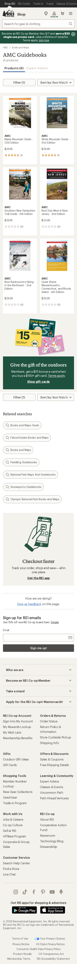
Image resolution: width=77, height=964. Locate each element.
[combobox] (38, 23)
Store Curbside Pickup (55, 737)
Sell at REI (9, 830)
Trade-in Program (14, 803)
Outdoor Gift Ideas (16, 759)
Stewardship (48, 846)
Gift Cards (10, 765)
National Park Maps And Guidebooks (33, 474)
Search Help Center (16, 863)
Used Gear (10, 797)
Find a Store (11, 868)
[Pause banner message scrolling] (73, 34)
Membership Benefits (18, 738)
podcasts (61, 892)
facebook (34, 892)
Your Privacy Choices (52, 938)
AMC (5, 47)
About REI (47, 819)
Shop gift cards (38, 381)
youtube (52, 892)
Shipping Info (49, 743)
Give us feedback (29, 604)
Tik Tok (25, 892)
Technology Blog (51, 841)
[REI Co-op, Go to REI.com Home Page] (8, 13)
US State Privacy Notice (50, 944)
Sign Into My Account (18, 721)
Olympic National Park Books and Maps (34, 499)
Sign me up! (38, 648)
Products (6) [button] (14, 68)
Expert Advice (37, 68)
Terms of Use (20, 938)
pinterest (43, 892)
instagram (16, 892)
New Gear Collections (18, 792)
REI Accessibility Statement (53, 958)
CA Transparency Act (51, 953)
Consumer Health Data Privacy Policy (38, 948)
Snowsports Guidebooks (25, 486)
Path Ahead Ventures (54, 798)
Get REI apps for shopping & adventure (38, 902)
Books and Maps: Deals (24, 425)
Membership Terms (18, 958)
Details (55, 622)
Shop (21, 14)
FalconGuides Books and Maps (29, 437)
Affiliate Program (14, 836)
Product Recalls (22, 953)
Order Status (49, 721)
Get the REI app (38, 578)
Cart (62, 13)
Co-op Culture (13, 825)
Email (6, 630)
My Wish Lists (12, 732)
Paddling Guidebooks (23, 462)
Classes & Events (51, 787)
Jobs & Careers (13, 819)
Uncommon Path (51, 792)
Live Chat (9, 874)
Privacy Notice (21, 944)
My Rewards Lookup (17, 727)
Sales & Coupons (52, 759)
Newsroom (47, 835)
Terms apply (56, 375)
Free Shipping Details (54, 765)
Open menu (70, 13)
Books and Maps (20, 47)
